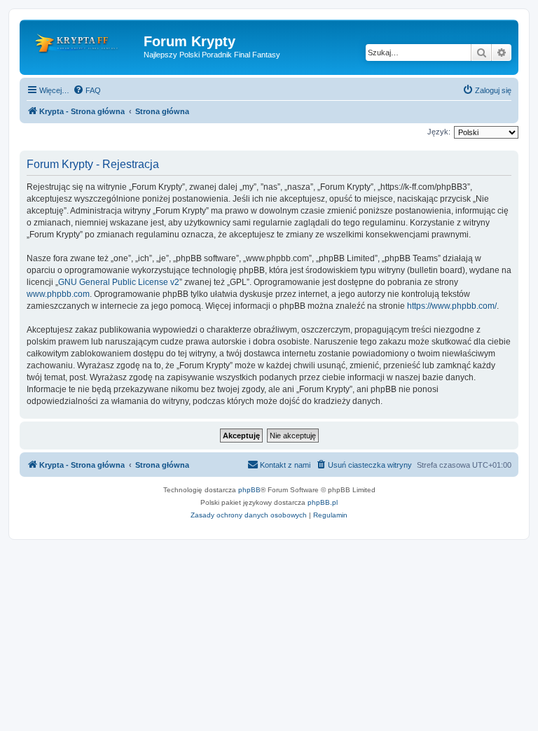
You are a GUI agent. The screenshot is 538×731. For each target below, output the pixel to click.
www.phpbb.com (58, 294)
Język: (438, 131)
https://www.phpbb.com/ (452, 306)
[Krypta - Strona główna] (83, 45)
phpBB (249, 490)
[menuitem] (87, 90)
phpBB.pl (323, 502)
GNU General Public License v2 (118, 282)
